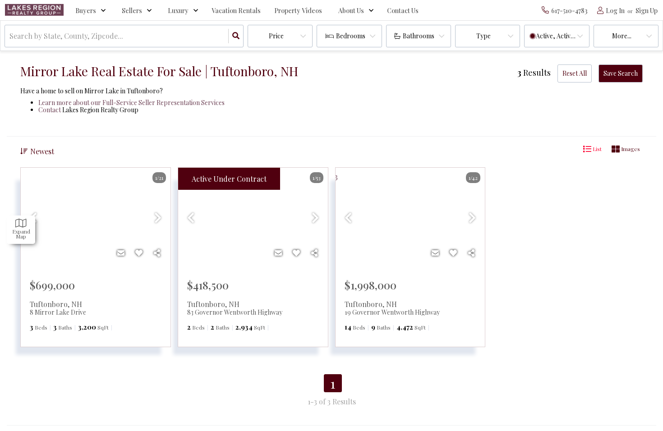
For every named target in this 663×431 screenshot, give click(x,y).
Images (630, 148)
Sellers (132, 10)
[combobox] (10, 36)
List (596, 148)
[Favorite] (139, 253)
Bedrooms (350, 36)
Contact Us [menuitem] (403, 10)
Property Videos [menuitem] (298, 10)
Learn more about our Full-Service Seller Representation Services (131, 102)
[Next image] (157, 217)
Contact (49, 109)
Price (276, 36)
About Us (351, 10)
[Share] (157, 253)
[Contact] (121, 253)
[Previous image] (190, 217)
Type (483, 36)
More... (621, 36)
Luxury (178, 10)
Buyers (85, 10)
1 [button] (333, 383)
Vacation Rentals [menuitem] (236, 10)
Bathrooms (418, 36)
